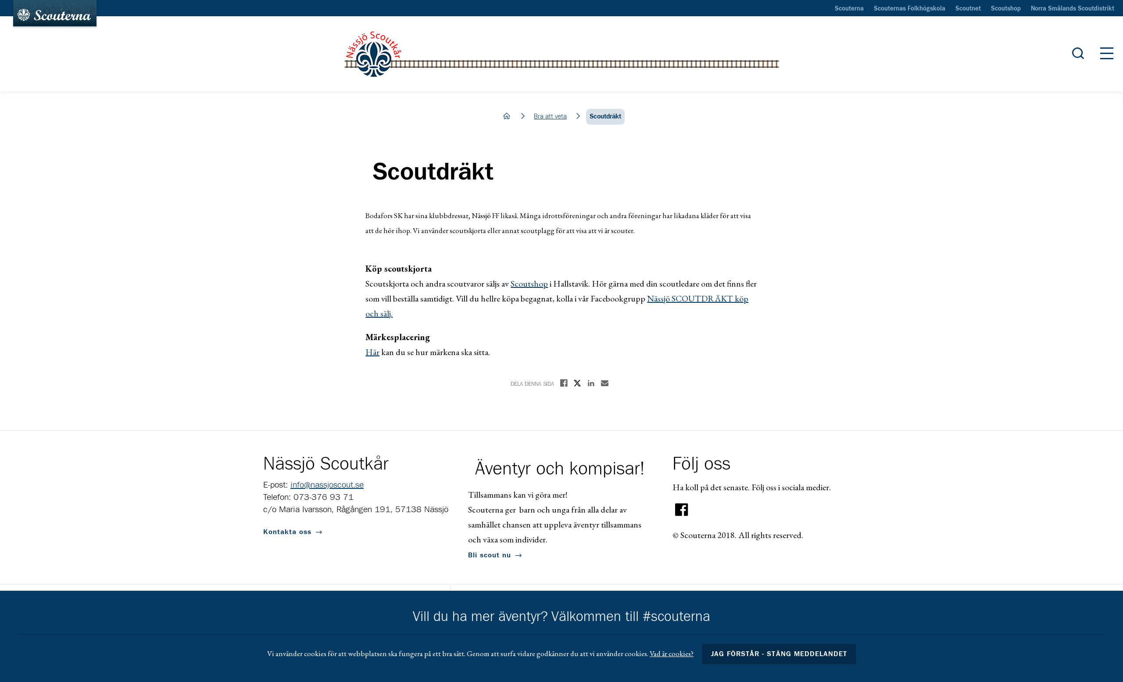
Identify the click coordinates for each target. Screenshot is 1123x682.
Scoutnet (968, 9)
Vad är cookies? (672, 653)
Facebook (681, 510)
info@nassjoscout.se (327, 485)
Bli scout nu (489, 555)
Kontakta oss (287, 531)
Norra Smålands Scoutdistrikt (1072, 9)
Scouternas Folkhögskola (909, 9)
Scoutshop (1006, 9)
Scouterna (849, 9)
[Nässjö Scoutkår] (561, 54)
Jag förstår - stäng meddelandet (779, 653)
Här (372, 352)
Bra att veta (550, 116)
